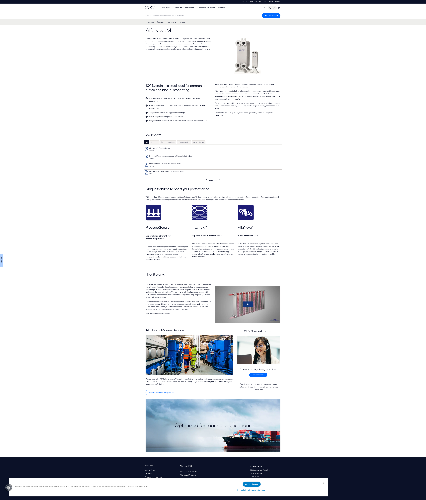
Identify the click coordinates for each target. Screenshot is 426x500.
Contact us (150, 470)
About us (244, 2)
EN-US (279, 8)
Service (182, 22)
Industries (166, 7)
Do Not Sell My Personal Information (251, 490)
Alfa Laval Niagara (188, 475)
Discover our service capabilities (161, 392)
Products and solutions (184, 7)
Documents (150, 22)
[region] (168, 487)
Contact (221, 7)
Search (265, 8)
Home (147, 16)
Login (274, 8)
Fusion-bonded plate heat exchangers (163, 16)
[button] (8, 487)
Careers (148, 473)
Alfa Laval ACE (186, 466)
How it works (171, 22)
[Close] (323, 483)
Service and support (206, 7)
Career (251, 2)
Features (160, 22)
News (264, 2)
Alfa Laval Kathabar (189, 471)
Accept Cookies (251, 484)
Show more (213, 180)
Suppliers (258, 2)
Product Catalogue (274, 2)
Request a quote (271, 15)
